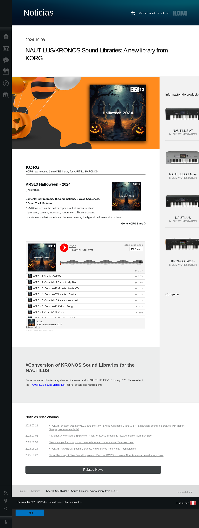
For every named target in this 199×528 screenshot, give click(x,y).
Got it (29, 512)
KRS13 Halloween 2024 (42, 330)
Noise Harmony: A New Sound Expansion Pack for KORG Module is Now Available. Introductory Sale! (106, 455)
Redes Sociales (7, 508)
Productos (7, 48)
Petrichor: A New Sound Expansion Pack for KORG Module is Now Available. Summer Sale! (100, 435)
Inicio (7, 37)
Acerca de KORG (7, 522)
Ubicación (7, 501)
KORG (28, 330)
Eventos (7, 72)
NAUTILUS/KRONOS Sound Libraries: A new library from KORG (82, 491)
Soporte (7, 83)
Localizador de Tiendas (7, 96)
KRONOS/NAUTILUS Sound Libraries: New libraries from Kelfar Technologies (92, 448)
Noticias (7, 493)
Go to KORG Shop (132, 223)
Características (7, 60)
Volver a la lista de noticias (154, 13)
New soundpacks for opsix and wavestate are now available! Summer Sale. (91, 442)
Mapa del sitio (185, 492)
